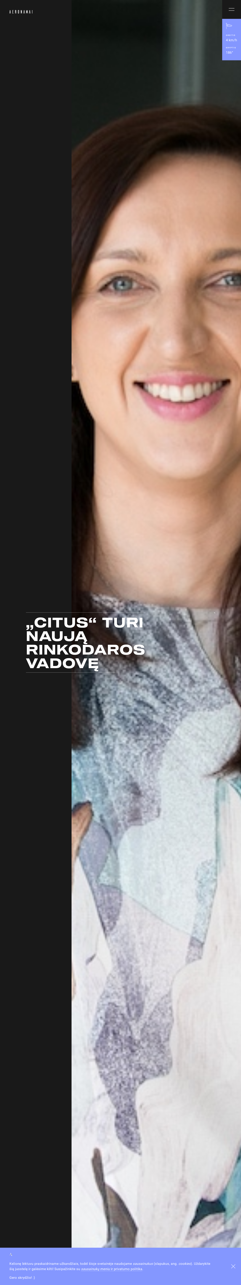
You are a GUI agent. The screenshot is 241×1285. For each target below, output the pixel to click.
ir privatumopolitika (111, 1269)
